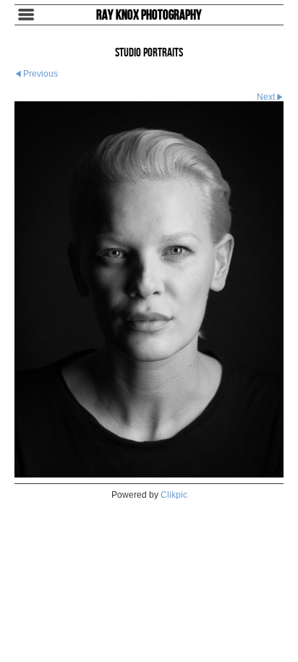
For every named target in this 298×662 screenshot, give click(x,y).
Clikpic (174, 495)
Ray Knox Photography (149, 14)
